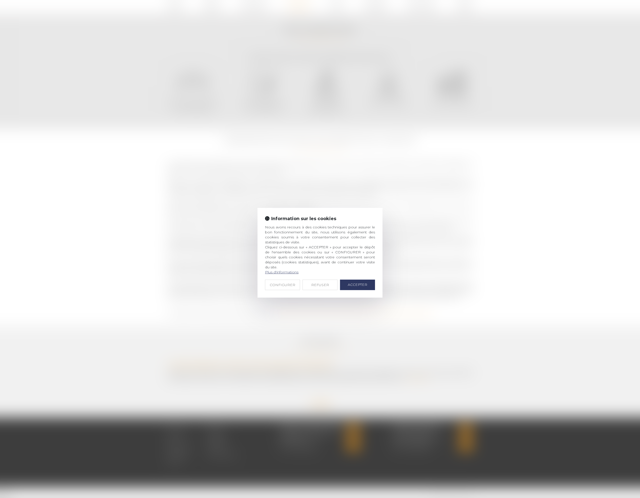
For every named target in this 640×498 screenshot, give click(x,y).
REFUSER (320, 285)
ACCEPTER (357, 284)
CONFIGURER (282, 285)
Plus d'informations (281, 272)
